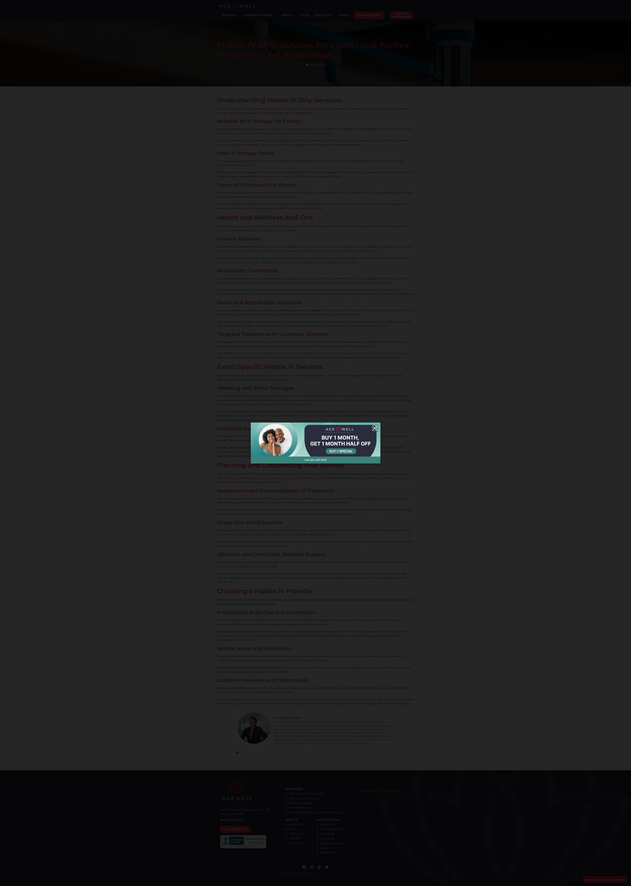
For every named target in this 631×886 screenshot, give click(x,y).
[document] (315, 443)
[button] (374, 428)
